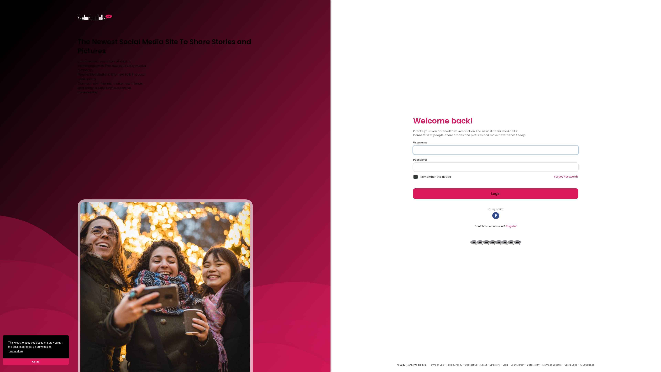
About (483, 364)
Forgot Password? (566, 177)
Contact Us (471, 364)
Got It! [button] (36, 361)
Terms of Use (436, 364)
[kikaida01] (486, 242)
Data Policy (533, 364)
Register (511, 226)
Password (420, 160)
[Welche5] (480, 242)
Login (495, 193)
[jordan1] (492, 242)
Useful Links (570, 364)
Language (588, 364)
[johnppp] (499, 242)
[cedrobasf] (517, 242)
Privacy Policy (454, 364)
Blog (505, 364)
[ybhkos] (511, 242)
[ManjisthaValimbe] (505, 242)
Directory (495, 364)
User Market (517, 364)
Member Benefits (552, 364)
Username (420, 142)
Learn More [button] (16, 351)
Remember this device (435, 177)
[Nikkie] (474, 242)
